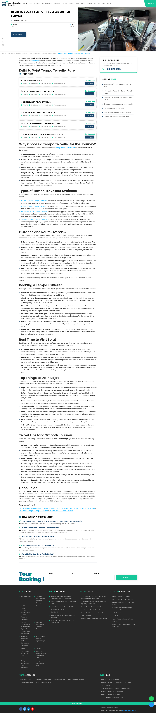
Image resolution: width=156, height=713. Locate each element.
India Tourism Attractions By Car (122, 599)
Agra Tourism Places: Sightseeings (40, 638)
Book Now (18, 34)
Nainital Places (26, 596)
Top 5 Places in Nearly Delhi (114, 108)
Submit (126, 578)
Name (51, 573)
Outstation (34, 4)
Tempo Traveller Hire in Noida (111, 694)
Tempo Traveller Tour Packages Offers (123, 603)
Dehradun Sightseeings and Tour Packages (40, 599)
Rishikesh (39, 606)
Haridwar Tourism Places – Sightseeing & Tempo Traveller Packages (25, 612)
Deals (71, 4)
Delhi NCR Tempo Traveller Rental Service (115, 688)
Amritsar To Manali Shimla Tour (92, 610)
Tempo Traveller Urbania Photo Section (122, 620)
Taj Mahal (54, 612)
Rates (109, 4)
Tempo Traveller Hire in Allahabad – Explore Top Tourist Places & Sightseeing (26, 627)
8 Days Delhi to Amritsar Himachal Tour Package (92, 614)
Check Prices (77, 703)
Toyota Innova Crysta (20, 20)
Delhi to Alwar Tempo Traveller (56, 508)
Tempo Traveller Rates (43, 682)
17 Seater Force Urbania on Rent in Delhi (118, 104)
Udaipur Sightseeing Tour (40, 663)
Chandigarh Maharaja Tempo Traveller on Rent (122, 609)
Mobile (96, 573)
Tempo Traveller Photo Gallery (111, 682)
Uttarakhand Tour (59, 679)
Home (25, 4)
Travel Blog (80, 4)
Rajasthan (35, 61)
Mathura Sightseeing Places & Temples (40, 625)
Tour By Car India (117, 616)
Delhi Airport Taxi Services (110, 679)
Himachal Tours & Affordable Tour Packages (123, 625)
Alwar (23, 648)
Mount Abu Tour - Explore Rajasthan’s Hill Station (41, 654)
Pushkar (39, 648)
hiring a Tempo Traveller (65, 148)
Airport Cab (91, 4)
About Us (128, 682)
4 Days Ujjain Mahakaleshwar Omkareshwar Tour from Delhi (61, 597)
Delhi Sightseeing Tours (76, 679)
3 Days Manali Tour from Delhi (91, 607)
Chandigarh (47, 4)
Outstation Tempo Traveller (17, 53)
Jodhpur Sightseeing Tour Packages (25, 664)
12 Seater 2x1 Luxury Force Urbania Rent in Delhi (118, 98)
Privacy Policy (105, 685)
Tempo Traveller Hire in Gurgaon (112, 691)
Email (74, 573)
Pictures (101, 4)
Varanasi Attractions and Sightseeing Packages (25, 640)
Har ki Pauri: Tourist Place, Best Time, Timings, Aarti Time (63, 608)
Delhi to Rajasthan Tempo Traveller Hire (42, 53)
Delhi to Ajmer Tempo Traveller (31, 508)
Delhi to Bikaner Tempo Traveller (82, 508)
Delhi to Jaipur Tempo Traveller (61, 511)
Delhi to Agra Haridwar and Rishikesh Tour (94, 619)
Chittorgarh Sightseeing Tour (25, 653)
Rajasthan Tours (26, 679)
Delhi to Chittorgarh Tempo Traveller (33, 511)
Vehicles (57, 4)
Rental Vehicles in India (119, 613)
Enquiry (151, 4)
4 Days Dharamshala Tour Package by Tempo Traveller (93, 602)
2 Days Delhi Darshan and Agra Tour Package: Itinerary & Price (93, 597)
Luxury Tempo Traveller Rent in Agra (113, 697)
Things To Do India (26, 682)
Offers (64, 4)
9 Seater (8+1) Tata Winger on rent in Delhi (117, 85)
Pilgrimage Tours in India (42, 679)
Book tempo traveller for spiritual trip (117, 112)
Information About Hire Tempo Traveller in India (118, 92)
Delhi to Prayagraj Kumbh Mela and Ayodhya (63, 616)
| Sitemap (115, 708)
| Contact (108, 708)
